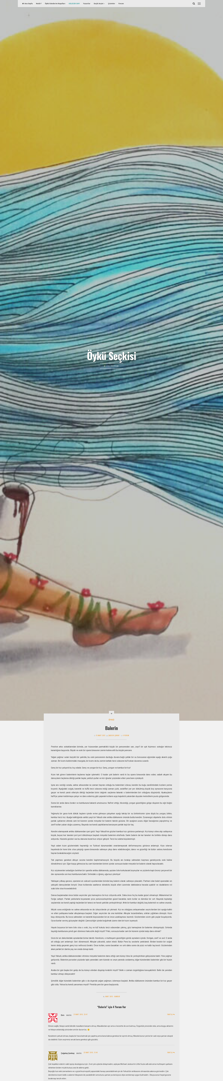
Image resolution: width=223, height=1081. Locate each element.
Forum (121, 4)
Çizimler (111, 4)
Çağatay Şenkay (114, 735)
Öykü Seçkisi (111, 355)
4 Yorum (126, 735)
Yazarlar (86, 4)
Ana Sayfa (28, 4)
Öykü (111, 720)
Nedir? (39, 4)
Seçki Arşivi (98, 4)
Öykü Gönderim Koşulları (55, 4)
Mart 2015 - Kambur (112, 996)
